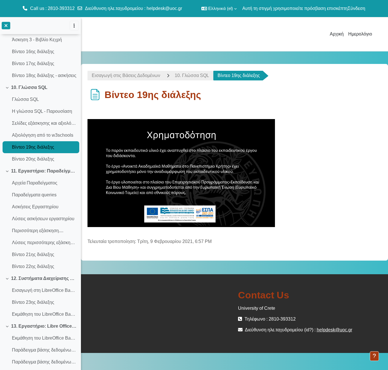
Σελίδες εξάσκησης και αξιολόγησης (44, 123)
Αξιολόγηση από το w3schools (42, 135)
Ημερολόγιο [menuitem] (360, 34)
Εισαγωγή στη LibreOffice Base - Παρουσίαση (44, 290)
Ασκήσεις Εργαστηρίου (35, 206)
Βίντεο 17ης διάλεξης (33, 63)
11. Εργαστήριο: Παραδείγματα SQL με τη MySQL (44, 171)
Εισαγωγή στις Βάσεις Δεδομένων (126, 75)
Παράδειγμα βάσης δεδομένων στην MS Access (44, 361)
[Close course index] (6, 26)
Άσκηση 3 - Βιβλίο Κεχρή (37, 39)
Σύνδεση (356, 8)
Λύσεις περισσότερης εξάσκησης (44, 242)
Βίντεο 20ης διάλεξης (33, 159)
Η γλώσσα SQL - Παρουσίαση (42, 111)
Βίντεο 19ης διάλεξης (33, 147)
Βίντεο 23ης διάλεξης (33, 302)
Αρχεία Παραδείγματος (34, 182)
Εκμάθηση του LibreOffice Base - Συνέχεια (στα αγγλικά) (44, 338)
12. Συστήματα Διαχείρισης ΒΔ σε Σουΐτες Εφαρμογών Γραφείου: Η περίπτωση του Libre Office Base (44, 278)
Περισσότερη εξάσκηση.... (37, 230)
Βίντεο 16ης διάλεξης (33, 51)
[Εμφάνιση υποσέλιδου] (374, 356)
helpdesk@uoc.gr (164, 8)
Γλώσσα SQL (25, 99)
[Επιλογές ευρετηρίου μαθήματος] (74, 25)
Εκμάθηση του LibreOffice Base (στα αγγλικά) (44, 314)
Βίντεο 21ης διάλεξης (33, 254)
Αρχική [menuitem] (337, 34)
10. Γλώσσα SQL (29, 87)
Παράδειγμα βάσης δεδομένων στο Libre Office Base (44, 350)
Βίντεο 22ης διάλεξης (33, 266)
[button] (219, 8)
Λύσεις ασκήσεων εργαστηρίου (43, 218)
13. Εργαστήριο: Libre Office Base (44, 326)
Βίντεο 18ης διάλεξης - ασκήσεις (44, 75)
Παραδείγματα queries (34, 194)
